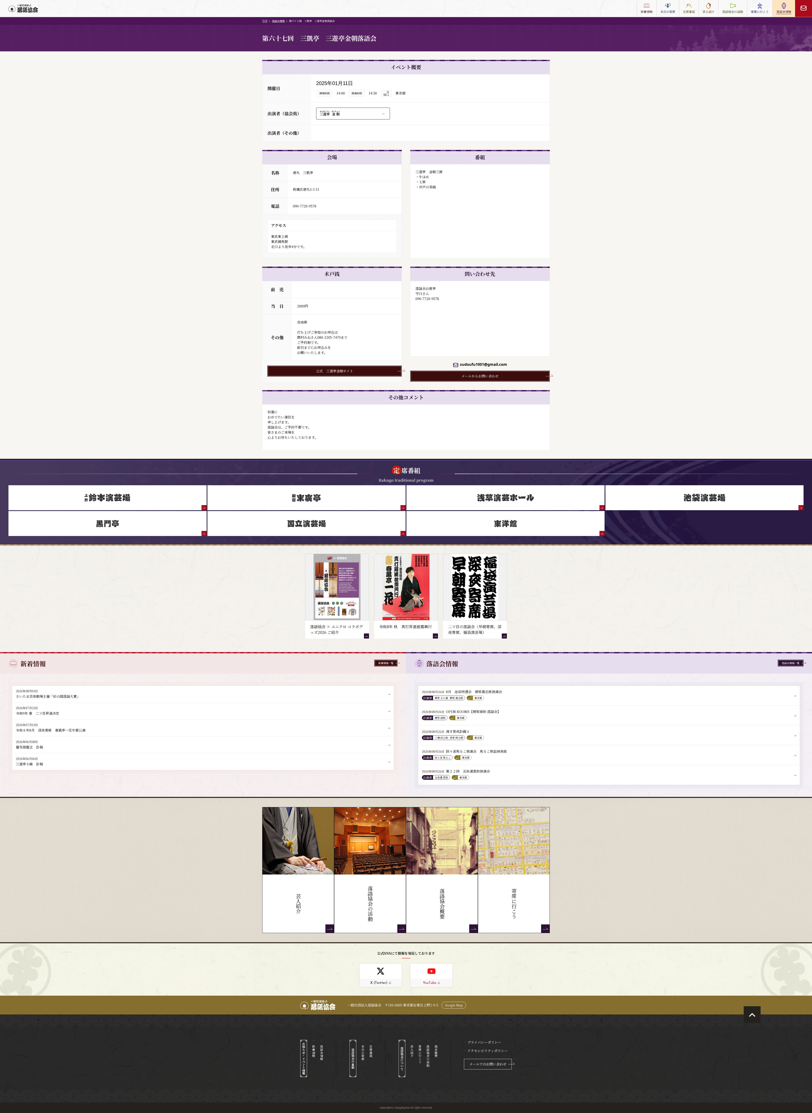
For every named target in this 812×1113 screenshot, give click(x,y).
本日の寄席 (363, 1053)
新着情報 (313, 1051)
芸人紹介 (412, 1051)
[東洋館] (505, 523)
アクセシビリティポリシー (487, 1050)
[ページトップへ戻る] (752, 1014)
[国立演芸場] (306, 523)
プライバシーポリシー (484, 1042)
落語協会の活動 (428, 1056)
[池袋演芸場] (704, 497)
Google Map (454, 1005)
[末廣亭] (306, 497)
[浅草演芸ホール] (505, 497)
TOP (264, 21)
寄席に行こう (420, 1054)
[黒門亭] (107, 523)
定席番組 (371, 1051)
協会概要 (436, 1051)
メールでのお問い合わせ (487, 1064)
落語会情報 (278, 21)
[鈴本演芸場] (107, 497)
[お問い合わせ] (803, 8)
